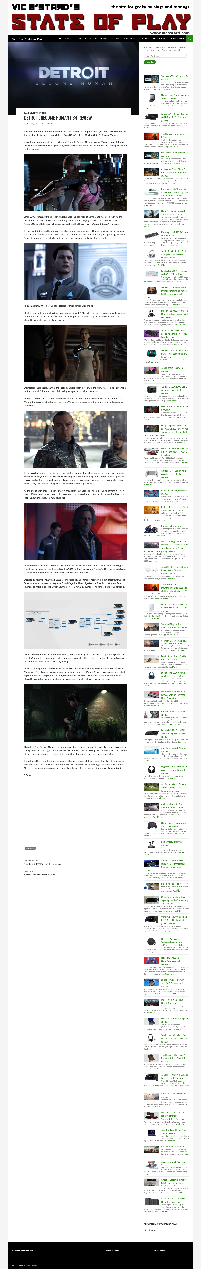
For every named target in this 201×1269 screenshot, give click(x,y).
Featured (30, 848)
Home (59, 39)
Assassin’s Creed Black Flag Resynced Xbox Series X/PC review (174, 172)
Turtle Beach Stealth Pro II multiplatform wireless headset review (174, 254)
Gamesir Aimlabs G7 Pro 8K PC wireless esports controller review (174, 353)
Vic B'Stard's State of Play (27, 39)
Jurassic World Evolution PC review (40, 873)
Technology (144, 39)
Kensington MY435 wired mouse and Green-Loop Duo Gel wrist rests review (174, 192)
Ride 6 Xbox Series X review (174, 883)
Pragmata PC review (171, 526)
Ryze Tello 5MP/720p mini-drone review (42, 862)
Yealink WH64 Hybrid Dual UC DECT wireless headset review (174, 1038)
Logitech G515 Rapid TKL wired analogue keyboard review (173, 733)
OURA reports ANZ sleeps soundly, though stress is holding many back (174, 787)
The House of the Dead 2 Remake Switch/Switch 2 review (173, 1058)
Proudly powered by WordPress (24, 1265)
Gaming (88, 39)
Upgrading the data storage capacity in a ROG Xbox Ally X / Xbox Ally (174, 900)
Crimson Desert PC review (174, 640)
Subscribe (150, 62)
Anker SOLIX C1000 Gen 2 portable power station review (174, 390)
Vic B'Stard (47, 124)
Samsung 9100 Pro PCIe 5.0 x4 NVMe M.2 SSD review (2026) (174, 117)
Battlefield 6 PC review (172, 1146)
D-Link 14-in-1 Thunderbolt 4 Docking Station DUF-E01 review (174, 607)
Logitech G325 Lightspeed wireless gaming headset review (174, 769)
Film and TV (115, 39)
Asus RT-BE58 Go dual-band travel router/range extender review (174, 570)
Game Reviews (101, 39)
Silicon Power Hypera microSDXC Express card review (173, 983)
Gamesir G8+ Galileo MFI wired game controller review (173, 474)
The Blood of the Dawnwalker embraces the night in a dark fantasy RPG (174, 587)
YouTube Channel (176, 39)
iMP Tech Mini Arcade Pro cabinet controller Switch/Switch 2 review (173, 1115)
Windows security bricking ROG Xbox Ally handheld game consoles (174, 920)
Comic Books (129, 39)
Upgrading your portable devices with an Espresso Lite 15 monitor (173, 694)
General (78, 39)
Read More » (166, 89)
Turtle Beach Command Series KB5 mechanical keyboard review (174, 333)
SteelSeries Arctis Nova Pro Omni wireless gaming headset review (174, 314)
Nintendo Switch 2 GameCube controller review (171, 961)
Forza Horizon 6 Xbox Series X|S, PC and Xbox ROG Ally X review (174, 451)
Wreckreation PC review (173, 1162)
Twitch (68, 39)
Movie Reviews (159, 39)
